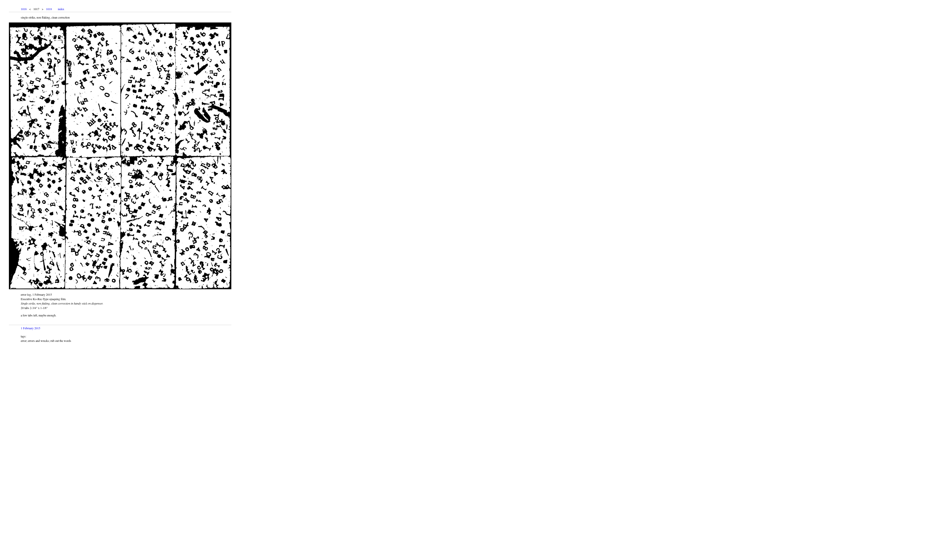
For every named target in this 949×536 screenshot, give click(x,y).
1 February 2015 (30, 328)
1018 (49, 9)
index (61, 9)
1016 (24, 9)
